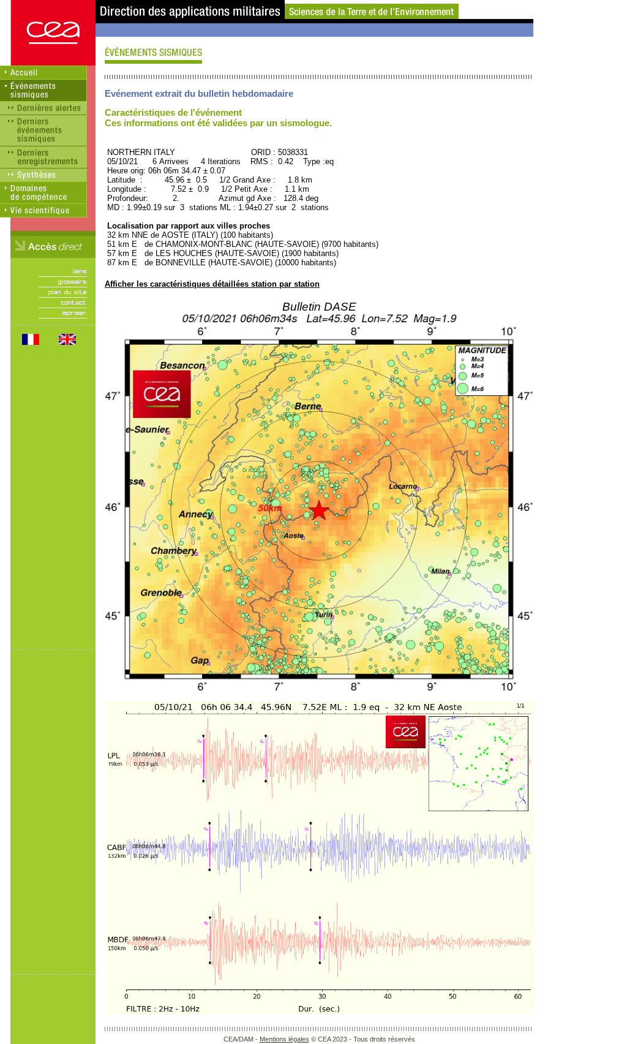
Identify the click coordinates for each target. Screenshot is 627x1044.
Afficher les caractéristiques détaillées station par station (212, 284)
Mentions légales (284, 1039)
